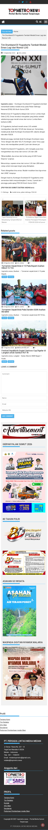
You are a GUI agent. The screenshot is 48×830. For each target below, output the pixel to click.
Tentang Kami (5, 720)
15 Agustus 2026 (8, 348)
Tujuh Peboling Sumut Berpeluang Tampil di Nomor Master (12, 219)
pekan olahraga (26, 192)
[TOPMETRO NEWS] (3, 22)
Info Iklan (3, 725)
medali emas (16, 192)
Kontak (6, 803)
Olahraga (5, 192)
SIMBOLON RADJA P (23, 348)
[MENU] (45, 21)
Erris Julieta (22, 53)
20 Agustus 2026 (8, 263)
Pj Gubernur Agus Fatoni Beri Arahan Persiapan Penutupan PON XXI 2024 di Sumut (35, 219)
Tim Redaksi (4, 722)
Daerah (4, 277)
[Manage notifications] (43, 825)
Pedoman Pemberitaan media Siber (13, 730)
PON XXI (34, 192)
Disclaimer (4, 728)
